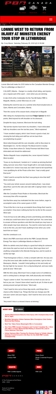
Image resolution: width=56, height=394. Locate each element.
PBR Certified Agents (14, 371)
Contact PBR (11, 357)
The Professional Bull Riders (12, 380)
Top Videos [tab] (19, 309)
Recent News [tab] (7, 309)
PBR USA (38, 371)
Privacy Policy (6, 390)
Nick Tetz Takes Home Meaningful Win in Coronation (23, 324)
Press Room (39, 355)
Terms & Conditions (8, 388)
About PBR (11, 355)
